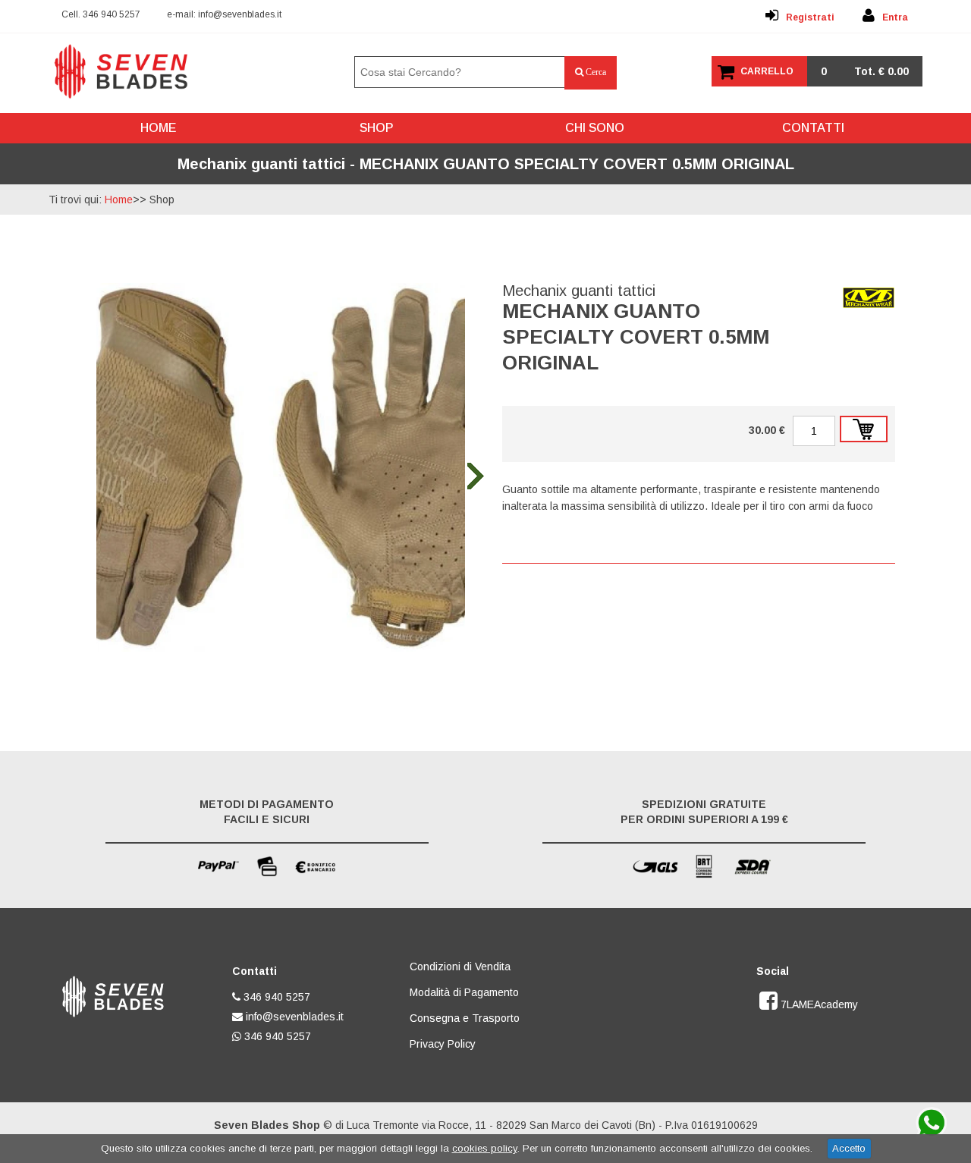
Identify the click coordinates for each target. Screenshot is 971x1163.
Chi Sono (594, 127)
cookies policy (484, 1148)
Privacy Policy (443, 1044)
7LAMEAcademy (818, 1004)
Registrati (810, 17)
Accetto (849, 1148)
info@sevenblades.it (239, 14)
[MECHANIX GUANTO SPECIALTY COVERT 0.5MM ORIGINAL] (280, 648)
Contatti (813, 127)
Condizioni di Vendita (460, 966)
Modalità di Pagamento (464, 992)
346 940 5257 (111, 14)
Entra (895, 17)
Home (158, 127)
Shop (376, 127)
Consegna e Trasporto (465, 1018)
